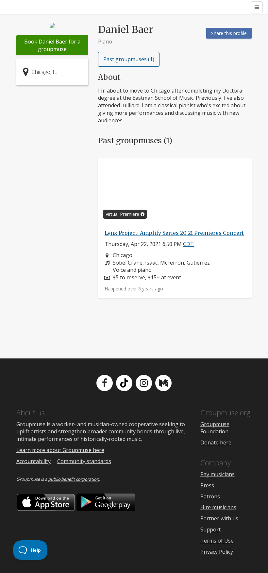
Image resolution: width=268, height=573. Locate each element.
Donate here (215, 442)
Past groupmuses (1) (128, 59)
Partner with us (219, 518)
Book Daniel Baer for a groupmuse (52, 45)
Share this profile (229, 33)
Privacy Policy (216, 551)
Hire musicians (218, 507)
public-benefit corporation (73, 479)
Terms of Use (217, 540)
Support (210, 529)
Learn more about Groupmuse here (60, 450)
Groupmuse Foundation (214, 428)
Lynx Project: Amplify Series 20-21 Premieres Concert (174, 233)
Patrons (210, 496)
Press (207, 485)
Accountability (33, 461)
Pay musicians (217, 474)
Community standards (84, 461)
